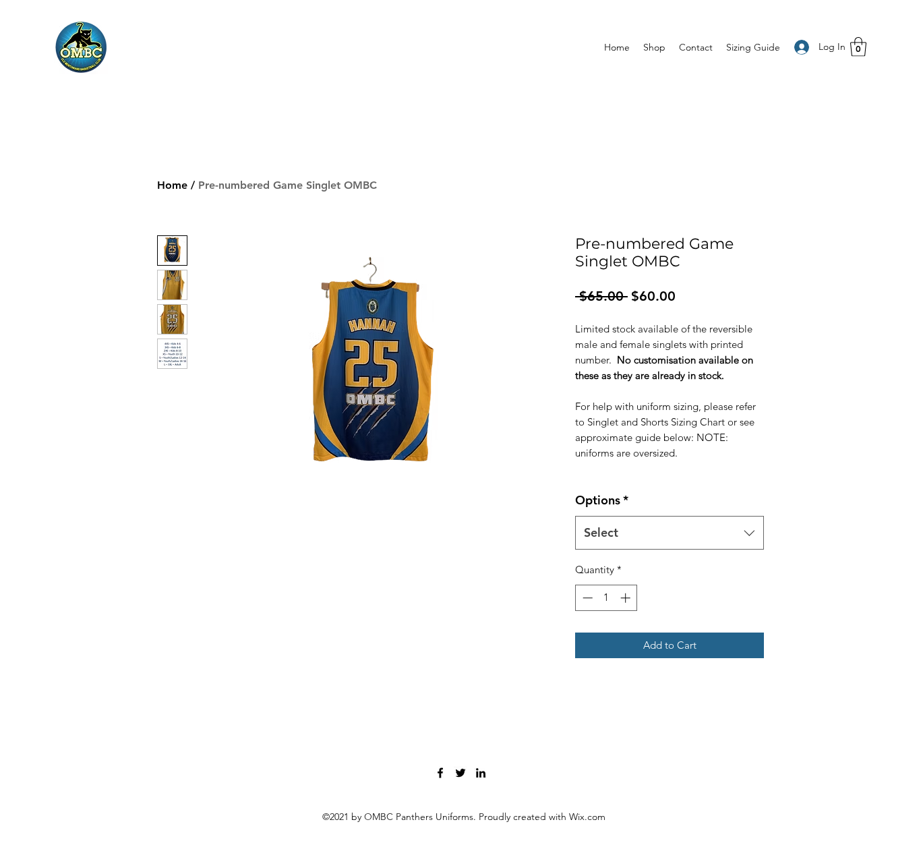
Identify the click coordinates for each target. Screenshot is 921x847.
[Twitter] (460, 773)
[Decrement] (586, 597)
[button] (858, 47)
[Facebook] (440, 773)
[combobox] (669, 533)
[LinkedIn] (480, 773)
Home (172, 185)
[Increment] (627, 597)
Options (601, 500)
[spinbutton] (606, 597)
